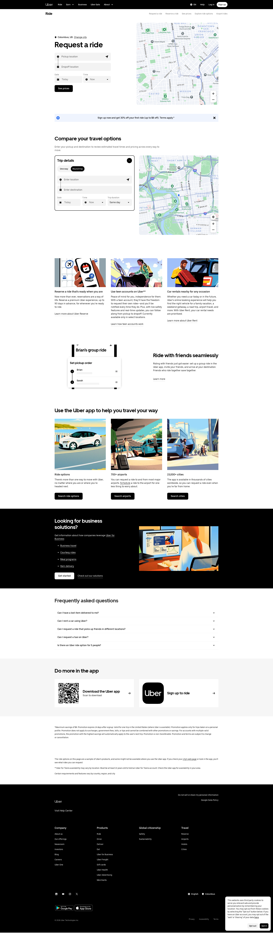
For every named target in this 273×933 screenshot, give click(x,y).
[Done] (129, 160)
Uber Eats (95, 4)
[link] (136, 118)
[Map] (177, 64)
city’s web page (190, 759)
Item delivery (67, 566)
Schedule (125, 483)
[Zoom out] (213, 99)
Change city (80, 37)
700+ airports (119, 474)
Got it (264, 926)
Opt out (252, 926)
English (194, 894)
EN (195, 4)
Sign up (222, 4)
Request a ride (155, 14)
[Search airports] (136, 444)
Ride (60, 4)
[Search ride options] (80, 444)
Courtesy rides (68, 552)
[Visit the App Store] (84, 908)
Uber (49, 4)
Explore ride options (204, 14)
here (256, 917)
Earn (68, 4)
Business (82, 4)
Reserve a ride (172, 14)
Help (202, 4)
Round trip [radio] (78, 169)
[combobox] (61, 56)
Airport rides (222, 14)
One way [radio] (64, 169)
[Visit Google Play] (64, 908)
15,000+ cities (175, 474)
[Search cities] (192, 444)
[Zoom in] (213, 94)
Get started (64, 575)
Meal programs (68, 559)
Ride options (62, 474)
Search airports (122, 496)
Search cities (178, 496)
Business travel (68, 545)
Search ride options (68, 496)
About (107, 4)
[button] (107, 56)
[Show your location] (213, 217)
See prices (186, 14)
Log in (211, 4)
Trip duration (113, 197)
